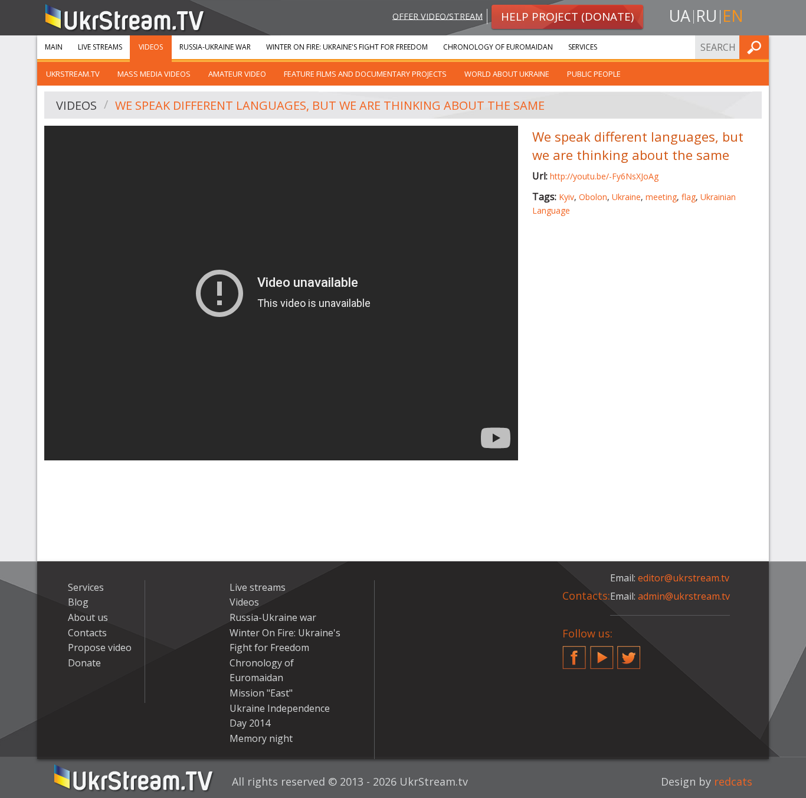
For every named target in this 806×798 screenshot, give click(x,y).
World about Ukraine (506, 73)
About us (88, 617)
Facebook (574, 652)
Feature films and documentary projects (365, 73)
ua (679, 16)
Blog (78, 602)
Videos (151, 47)
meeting (661, 196)
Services (582, 47)
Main (54, 47)
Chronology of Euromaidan (498, 47)
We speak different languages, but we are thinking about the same (330, 105)
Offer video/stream (437, 15)
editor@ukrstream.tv (683, 577)
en (732, 16)
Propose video (100, 647)
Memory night (261, 738)
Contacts (87, 632)
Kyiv (566, 196)
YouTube (602, 652)
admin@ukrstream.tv (684, 596)
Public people (594, 73)
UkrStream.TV (73, 73)
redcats (733, 781)
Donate (84, 662)
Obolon (593, 196)
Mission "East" (261, 692)
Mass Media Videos (154, 73)
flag (689, 196)
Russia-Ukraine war (215, 47)
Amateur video (237, 73)
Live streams (100, 47)
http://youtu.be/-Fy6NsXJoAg (604, 176)
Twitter (629, 652)
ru (706, 16)
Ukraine (626, 196)
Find (756, 47)
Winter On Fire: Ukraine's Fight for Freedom (347, 47)
